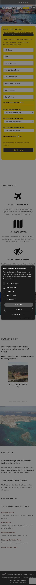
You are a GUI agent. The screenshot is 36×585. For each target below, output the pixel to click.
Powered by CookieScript (25, 318)
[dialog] (18, 292)
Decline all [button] (18, 310)
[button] (18, 314)
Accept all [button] (19, 304)
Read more (11, 279)
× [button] (32, 267)
